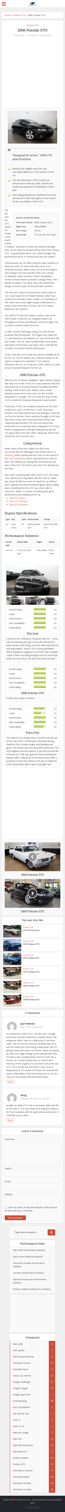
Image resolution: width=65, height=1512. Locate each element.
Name (9, 1168)
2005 (7, 295)
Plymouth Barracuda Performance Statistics (29, 1281)
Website (9, 1194)
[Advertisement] (32, 73)
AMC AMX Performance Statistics (29, 1250)
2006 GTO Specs (17, 498)
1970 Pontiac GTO (31, 971)
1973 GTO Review (31, 930)
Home (8, 15)
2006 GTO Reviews (18, 504)
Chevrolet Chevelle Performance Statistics (28, 1265)
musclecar (47, 35)
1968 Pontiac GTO (31, 999)
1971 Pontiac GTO (31, 958)
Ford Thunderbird (16, 458)
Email (8, 1181)
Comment (10, 1139)
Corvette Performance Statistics (28, 1272)
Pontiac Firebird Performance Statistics (32, 1289)
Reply (10, 1082)
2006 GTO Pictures (18, 501)
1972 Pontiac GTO (31, 944)
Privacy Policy (32, 1507)
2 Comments (32, 35)
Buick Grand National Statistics (28, 1256)
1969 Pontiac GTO (31, 985)
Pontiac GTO (19, 15)
